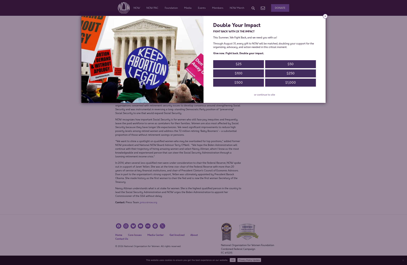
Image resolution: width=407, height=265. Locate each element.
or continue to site (264, 95)
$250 (290, 73)
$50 (290, 64)
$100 (238, 73)
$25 (238, 64)
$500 (238, 82)
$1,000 (290, 82)
